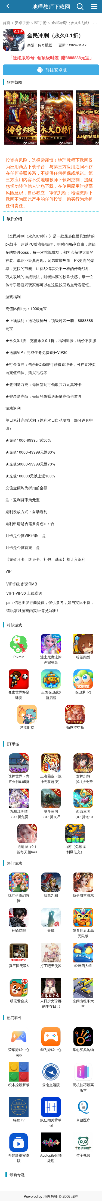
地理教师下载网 (51, 6)
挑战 (48, 252)
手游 (17, 284)
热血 (72, 236)
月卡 (9, 535)
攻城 (17, 276)
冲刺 (20, 236)
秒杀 (66, 276)
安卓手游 (22, 22)
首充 (28, 547)
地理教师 (51, 1196)
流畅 (41, 244)
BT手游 (40, 22)
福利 (17, 296)
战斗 (13, 244)
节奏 (28, 268)
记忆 (85, 284)
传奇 (78, 268)
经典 (32, 260)
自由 (80, 244)
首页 (6, 22)
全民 (13, 236)
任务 (38, 352)
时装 (62, 320)
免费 (46, 352)
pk (7, 244)
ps (8, 602)
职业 (24, 260)
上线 (13, 320)
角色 (40, 523)
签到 (13, 384)
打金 (13, 364)
